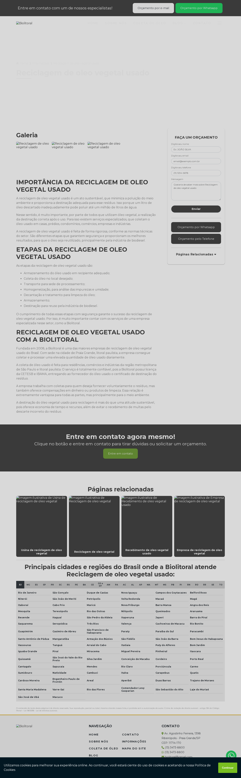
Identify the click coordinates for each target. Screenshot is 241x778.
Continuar (227, 767)
